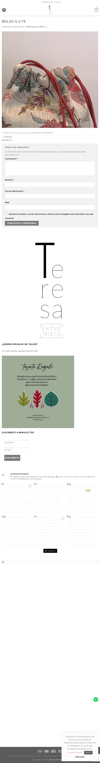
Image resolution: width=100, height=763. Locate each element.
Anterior (7, 137)
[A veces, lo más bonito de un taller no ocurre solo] (17, 498)
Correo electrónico (14, 191)
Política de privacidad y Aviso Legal (24, 756)
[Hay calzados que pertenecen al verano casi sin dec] (50, 531)
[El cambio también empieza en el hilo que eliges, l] (50, 498)
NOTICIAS (58, 2)
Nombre (9, 180)
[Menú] (4, 10)
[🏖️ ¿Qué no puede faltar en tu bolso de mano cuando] (82, 498)
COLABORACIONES (47, 2)
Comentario (11, 159)
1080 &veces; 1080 (35, 27)
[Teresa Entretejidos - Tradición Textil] (50, 10)
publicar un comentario (43, 133)
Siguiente (8, 140)
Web (7, 202)
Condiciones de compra (53, 756)
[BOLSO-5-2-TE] (50, 79)
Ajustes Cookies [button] (75, 752)
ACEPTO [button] (88, 752)
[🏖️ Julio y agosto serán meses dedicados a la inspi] (82, 531)
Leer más (80, 756)
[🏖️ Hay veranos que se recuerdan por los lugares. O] (17, 531)
